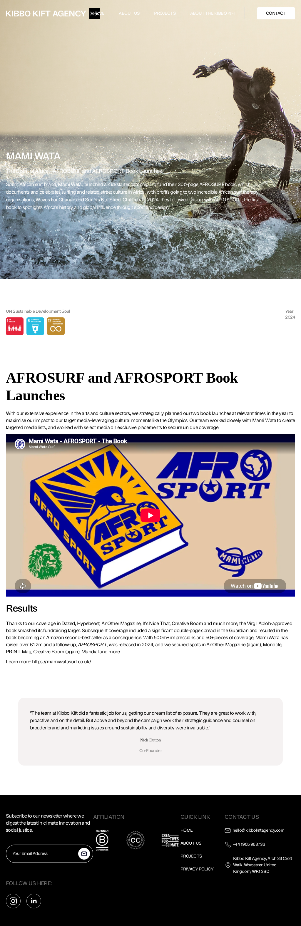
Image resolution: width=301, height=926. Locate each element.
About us (191, 843)
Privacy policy (196, 869)
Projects (191, 856)
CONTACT (276, 13)
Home (186, 830)
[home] (46, 13)
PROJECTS (165, 13)
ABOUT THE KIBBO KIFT (213, 13)
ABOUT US (129, 13)
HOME (98, 13)
